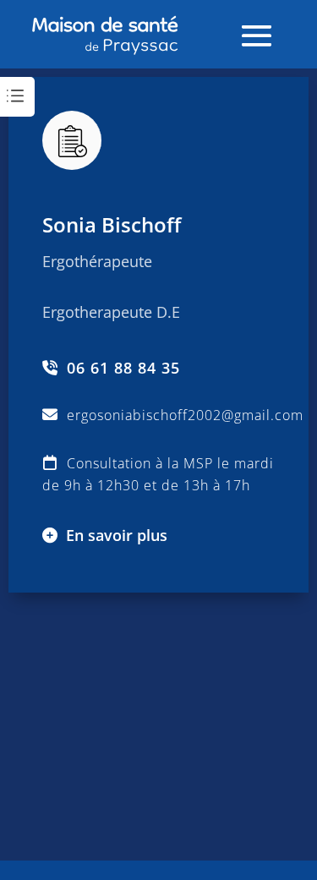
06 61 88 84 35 (123, 368)
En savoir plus (116, 535)
